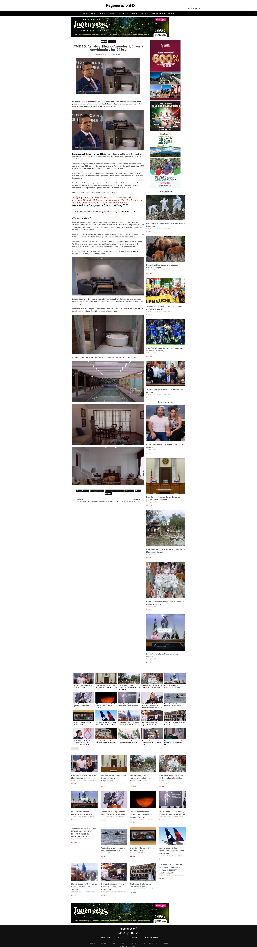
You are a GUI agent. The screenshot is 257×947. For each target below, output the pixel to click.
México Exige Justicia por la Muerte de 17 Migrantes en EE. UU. (174, 742)
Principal (112, 41)
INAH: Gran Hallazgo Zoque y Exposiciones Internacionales (128, 705)
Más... (75, 749)
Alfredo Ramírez (82, 491)
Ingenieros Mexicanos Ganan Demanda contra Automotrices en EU (106, 687)
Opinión (134, 13)
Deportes (144, 13)
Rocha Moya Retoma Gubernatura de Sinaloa (172, 686)
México (94, 13)
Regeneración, (78, 154)
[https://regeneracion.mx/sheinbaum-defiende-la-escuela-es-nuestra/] (174, 717)
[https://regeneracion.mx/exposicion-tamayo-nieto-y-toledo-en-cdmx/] (82, 717)
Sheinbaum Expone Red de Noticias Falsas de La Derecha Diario (151, 742)
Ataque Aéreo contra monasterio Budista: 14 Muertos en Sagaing (129, 687)
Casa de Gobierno (97, 491)
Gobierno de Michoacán (114, 491)
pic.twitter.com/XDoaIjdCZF (112, 205)
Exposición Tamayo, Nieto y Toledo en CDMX (82, 723)
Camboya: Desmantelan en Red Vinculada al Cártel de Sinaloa (151, 686)
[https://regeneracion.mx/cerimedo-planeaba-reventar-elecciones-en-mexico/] (82, 680)
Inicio (85, 13)
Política (103, 13)
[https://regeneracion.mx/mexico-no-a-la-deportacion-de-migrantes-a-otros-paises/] (82, 699)
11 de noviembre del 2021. (94, 154)
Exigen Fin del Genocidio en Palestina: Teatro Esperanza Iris (106, 742)
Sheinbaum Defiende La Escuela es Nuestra (175, 723)
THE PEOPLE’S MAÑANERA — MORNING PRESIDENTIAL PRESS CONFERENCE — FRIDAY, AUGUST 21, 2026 (152, 705)
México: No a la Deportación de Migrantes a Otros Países (83, 705)
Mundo (113, 13)
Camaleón (123, 13)
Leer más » (149, 231)
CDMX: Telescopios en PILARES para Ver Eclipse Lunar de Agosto (106, 705)
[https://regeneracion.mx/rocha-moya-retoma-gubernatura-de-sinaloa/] (174, 680)
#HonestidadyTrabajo (84, 205)
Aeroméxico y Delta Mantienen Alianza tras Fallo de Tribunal (106, 723)
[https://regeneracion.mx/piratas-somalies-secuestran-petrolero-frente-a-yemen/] (174, 699)
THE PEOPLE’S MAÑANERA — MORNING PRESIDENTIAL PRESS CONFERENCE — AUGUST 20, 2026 (82, 742)
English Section (158, 13)
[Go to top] (253, 943)
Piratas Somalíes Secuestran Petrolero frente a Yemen (173, 705)
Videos (171, 13)
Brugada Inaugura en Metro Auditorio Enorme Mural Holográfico (150, 724)
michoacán (129, 491)
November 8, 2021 (128, 211)
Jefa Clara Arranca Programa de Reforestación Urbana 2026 (129, 742)
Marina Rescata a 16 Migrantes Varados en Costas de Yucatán (129, 723)
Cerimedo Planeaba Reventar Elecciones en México (82, 686)
